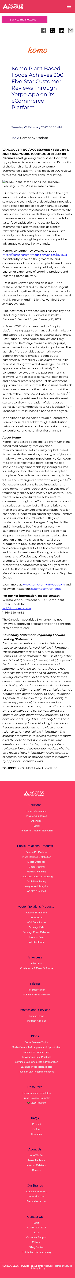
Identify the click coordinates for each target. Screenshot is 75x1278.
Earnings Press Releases (36, 932)
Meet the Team (36, 1160)
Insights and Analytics (36, 886)
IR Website (37, 917)
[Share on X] (52, 30)
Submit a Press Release (36, 994)
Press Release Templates (36, 1093)
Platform (36, 1129)
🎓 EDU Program (36, 1102)
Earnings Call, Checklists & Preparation (36, 1061)
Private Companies (36, 815)
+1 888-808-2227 (36, 1227)
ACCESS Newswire (36, 1191)
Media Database (36, 861)
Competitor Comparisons (36, 1052)
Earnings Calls (36, 927)
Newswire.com (36, 1196)
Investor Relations (36, 1165)
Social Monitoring (36, 881)
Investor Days (36, 937)
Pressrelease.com (36, 1201)
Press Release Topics (36, 1042)
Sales (36, 1232)
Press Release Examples (36, 1098)
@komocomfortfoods (46, 588)
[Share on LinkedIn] (61, 30)
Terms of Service (63, 1266)
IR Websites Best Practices (36, 1057)
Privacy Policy (38, 1268)
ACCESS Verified (36, 891)
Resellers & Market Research (36, 830)
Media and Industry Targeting (36, 876)
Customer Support (36, 1237)
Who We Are (36, 1155)
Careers (36, 1170)
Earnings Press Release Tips (36, 1066)
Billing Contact (36, 1247)
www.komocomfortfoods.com (44, 584)
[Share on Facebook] (43, 30)
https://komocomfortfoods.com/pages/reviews (34, 254)
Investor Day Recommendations (36, 1071)
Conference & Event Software (36, 968)
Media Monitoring (36, 871)
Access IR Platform (36, 912)
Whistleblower (36, 942)
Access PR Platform (36, 852)
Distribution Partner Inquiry (36, 1252)
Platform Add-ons (36, 1020)
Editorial (36, 1242)
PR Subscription (36, 989)
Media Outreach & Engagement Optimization (36, 1047)
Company (36, 1134)
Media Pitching (36, 866)
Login (36, 1222)
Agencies (36, 820)
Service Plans (36, 1016)
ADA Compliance (36, 922)
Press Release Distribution (36, 856)
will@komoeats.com (16, 608)
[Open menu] (69, 6)
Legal (36, 825)
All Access (36, 963)
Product (36, 1124)
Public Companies (36, 811)
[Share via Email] (70, 30)
